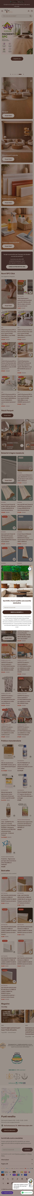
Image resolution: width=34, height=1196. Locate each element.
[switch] (30, 1186)
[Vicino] (29, 568)
